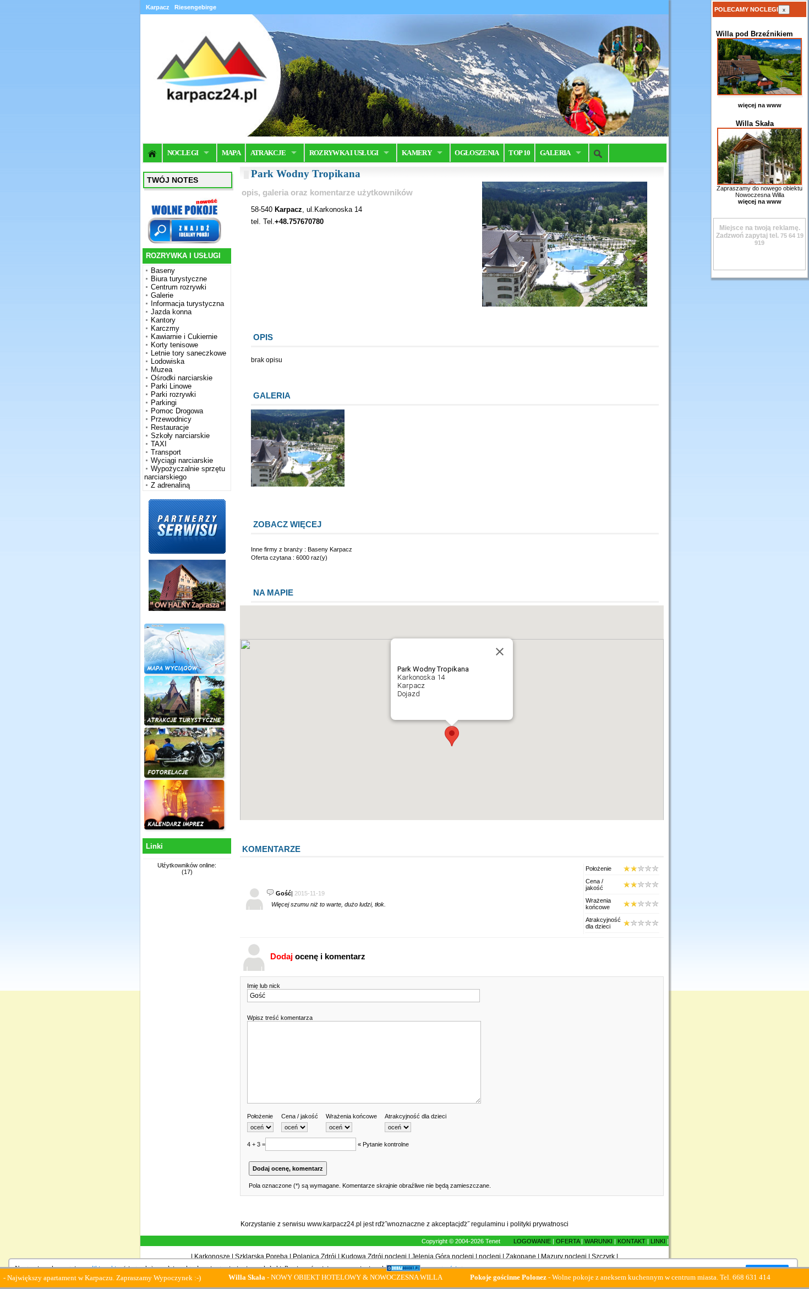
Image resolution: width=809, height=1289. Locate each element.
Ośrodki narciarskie (181, 378)
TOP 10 (519, 153)
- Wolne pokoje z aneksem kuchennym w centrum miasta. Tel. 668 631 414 (580, 1277)
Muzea (161, 369)
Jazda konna (171, 312)
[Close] (500, 651)
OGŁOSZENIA (477, 153)
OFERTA (568, 1241)
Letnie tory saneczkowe (188, 353)
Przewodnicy (171, 419)
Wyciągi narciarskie (182, 460)
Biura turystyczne (179, 279)
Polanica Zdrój (314, 1256)
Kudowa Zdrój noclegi (374, 1256)
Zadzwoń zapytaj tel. (758, 231)
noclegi (490, 1256)
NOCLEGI (182, 153)
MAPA (231, 153)
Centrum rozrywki (178, 287)
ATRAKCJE (268, 153)
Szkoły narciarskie (180, 436)
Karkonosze (212, 1256)
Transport (166, 452)
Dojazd (408, 694)
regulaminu (488, 1224)
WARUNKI (598, 1241)
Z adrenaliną (170, 485)
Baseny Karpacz (330, 549)
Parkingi (164, 402)
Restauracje (170, 427)
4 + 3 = (256, 1144)
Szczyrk (603, 1256)
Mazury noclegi (564, 1256)
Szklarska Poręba (261, 1256)
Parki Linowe (171, 386)
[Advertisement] (185, 1054)
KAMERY (416, 153)
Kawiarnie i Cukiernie (184, 336)
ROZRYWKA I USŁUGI (344, 153)
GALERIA (555, 153)
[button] (452, 736)
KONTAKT (631, 1241)
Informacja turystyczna (187, 303)
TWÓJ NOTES (172, 180)
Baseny (163, 270)
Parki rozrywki (173, 394)
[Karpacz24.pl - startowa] (152, 153)
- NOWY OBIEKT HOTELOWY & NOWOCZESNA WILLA (295, 1277)
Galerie (162, 295)
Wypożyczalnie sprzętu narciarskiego (184, 473)
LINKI (658, 1241)
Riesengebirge (195, 7)
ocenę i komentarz (317, 956)
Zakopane (521, 1256)
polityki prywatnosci (539, 1224)
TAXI (159, 444)
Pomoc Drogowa (177, 411)
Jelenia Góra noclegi (443, 1256)
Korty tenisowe (174, 345)
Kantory (163, 320)
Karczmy (165, 328)
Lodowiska (167, 361)
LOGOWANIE (532, 1241)
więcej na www (759, 105)
